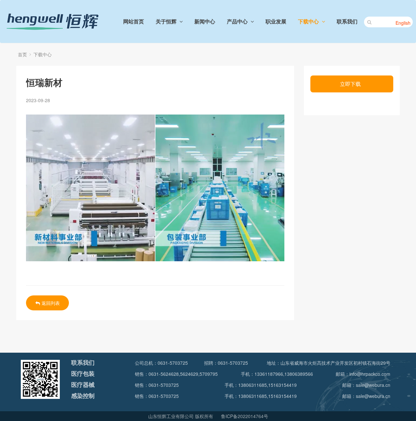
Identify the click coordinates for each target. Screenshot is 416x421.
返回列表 (51, 303)
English (403, 23)
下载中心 (42, 54)
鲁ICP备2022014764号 (244, 416)
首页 (22, 54)
